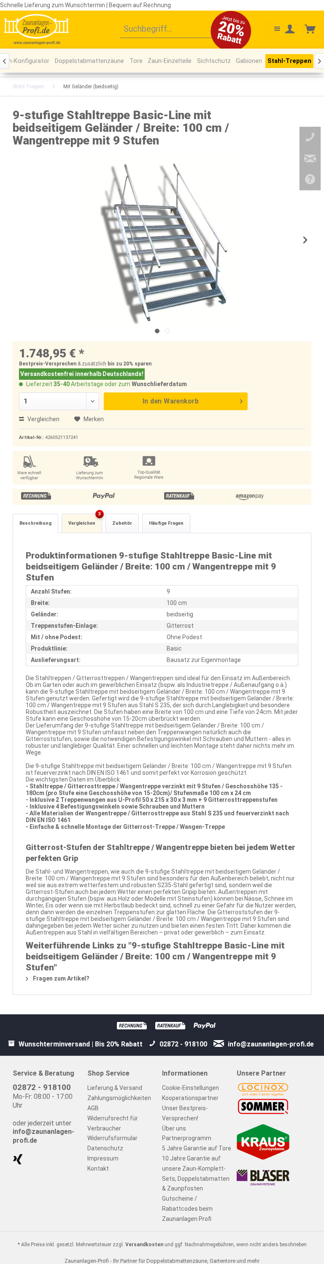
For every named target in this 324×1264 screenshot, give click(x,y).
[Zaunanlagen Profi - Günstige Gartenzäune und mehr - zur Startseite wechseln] (36, 29)
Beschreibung (35, 523)
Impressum (103, 1158)
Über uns (174, 1128)
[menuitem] (172, 29)
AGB (93, 1108)
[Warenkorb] (310, 29)
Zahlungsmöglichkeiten (119, 1098)
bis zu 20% (120, 364)
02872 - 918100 (42, 1087)
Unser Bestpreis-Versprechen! (185, 1113)
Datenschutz (105, 1148)
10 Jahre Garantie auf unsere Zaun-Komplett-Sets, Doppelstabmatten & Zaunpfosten (196, 1173)
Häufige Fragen (166, 523)
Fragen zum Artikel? (60, 978)
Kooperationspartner (190, 1098)
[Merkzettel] (270, 29)
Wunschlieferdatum (159, 384)
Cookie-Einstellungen (190, 1087)
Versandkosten (144, 1245)
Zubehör (122, 523)
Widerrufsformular (112, 1138)
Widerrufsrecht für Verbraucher (112, 1123)
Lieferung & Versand (114, 1087)
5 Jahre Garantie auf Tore (196, 1148)
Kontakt (98, 1168)
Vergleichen (42, 419)
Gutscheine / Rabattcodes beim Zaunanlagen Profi (187, 1208)
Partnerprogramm (186, 1138)
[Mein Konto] (290, 29)
